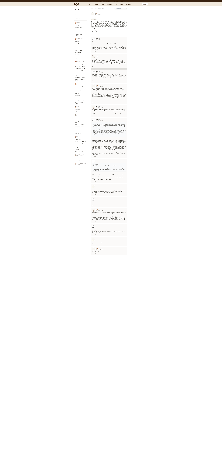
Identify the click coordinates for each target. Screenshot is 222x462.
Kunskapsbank (129, 4)
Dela (103, 31)
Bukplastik (94, 19)
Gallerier (121, 4)
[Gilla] (92, 31)
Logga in (145, 4)
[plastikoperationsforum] (76, 4)
